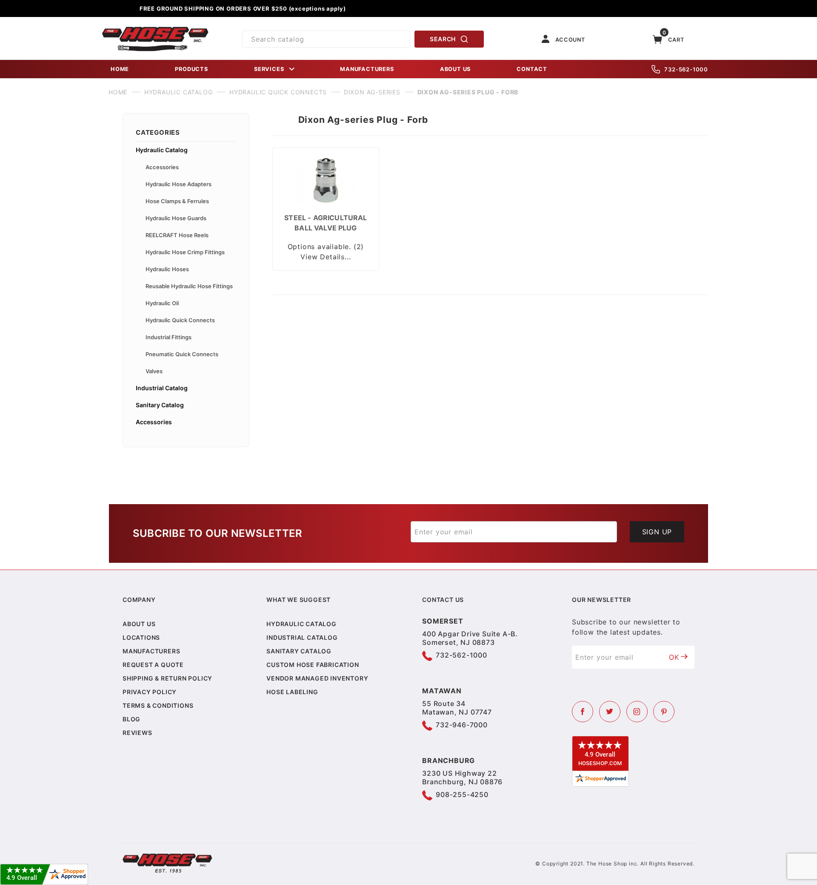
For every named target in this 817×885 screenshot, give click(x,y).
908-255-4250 (462, 794)
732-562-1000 (686, 69)
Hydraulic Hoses (167, 269)
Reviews (137, 732)
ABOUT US (455, 69)
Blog (131, 719)
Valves (154, 371)
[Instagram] (637, 711)
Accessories (162, 167)
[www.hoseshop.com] (155, 30)
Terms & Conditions (158, 705)
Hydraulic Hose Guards (176, 218)
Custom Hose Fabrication (312, 664)
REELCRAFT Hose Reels (177, 235)
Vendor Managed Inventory (317, 678)
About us (139, 623)
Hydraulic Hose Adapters (178, 184)
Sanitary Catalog (160, 404)
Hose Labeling (292, 691)
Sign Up (657, 532)
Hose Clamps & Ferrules (177, 201)
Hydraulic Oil (162, 303)
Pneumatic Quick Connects (182, 354)
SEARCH (443, 39)
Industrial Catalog (162, 387)
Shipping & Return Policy (167, 678)
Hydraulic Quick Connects (180, 320)
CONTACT (532, 69)
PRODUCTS (191, 69)
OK (674, 657)
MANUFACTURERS (367, 69)
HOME (120, 69)
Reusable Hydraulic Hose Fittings (189, 286)
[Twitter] (609, 711)
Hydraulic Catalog (162, 149)
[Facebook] (582, 711)
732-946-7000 (462, 724)
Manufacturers (151, 651)
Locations (141, 637)
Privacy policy (150, 691)
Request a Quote (153, 664)
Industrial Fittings (168, 337)
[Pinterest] (663, 711)
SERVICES (269, 69)
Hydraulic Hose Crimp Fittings (185, 252)
